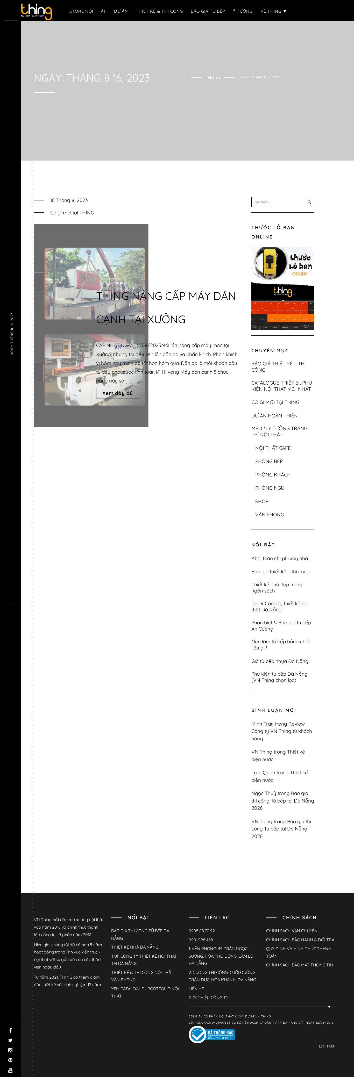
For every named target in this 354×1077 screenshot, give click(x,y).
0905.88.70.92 (202, 930)
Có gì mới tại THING (72, 212)
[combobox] (282, 202)
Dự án (121, 11)
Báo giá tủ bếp (208, 11)
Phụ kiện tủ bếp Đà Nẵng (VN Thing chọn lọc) (279, 677)
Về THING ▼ (273, 11)
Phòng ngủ (270, 488)
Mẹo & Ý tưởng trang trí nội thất (279, 431)
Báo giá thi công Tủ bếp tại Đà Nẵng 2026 (282, 800)
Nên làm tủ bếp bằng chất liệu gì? (280, 644)
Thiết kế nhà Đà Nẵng (134, 947)
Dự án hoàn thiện (274, 416)
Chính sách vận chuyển (291, 930)
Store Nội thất (87, 11)
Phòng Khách (273, 475)
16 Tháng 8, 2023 (69, 200)
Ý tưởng (243, 11)
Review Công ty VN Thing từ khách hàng (281, 731)
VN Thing (261, 752)
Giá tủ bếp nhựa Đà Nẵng (279, 661)
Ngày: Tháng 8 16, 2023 (12, 333)
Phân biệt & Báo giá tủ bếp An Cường (281, 625)
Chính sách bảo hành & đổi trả (300, 939)
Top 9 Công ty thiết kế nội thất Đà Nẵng (279, 606)
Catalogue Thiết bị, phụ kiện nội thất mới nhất (281, 386)
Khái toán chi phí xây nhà (279, 558)
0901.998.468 (201, 939)
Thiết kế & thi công (159, 11)
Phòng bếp (269, 461)
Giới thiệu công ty (208, 997)
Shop (261, 501)
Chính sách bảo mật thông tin (299, 964)
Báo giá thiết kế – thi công (278, 366)
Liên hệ (196, 988)
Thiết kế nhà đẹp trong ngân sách (276, 587)
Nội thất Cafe (273, 448)
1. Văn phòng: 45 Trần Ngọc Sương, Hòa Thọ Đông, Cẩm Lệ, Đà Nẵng (221, 956)
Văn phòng (269, 514)
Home (215, 77)
